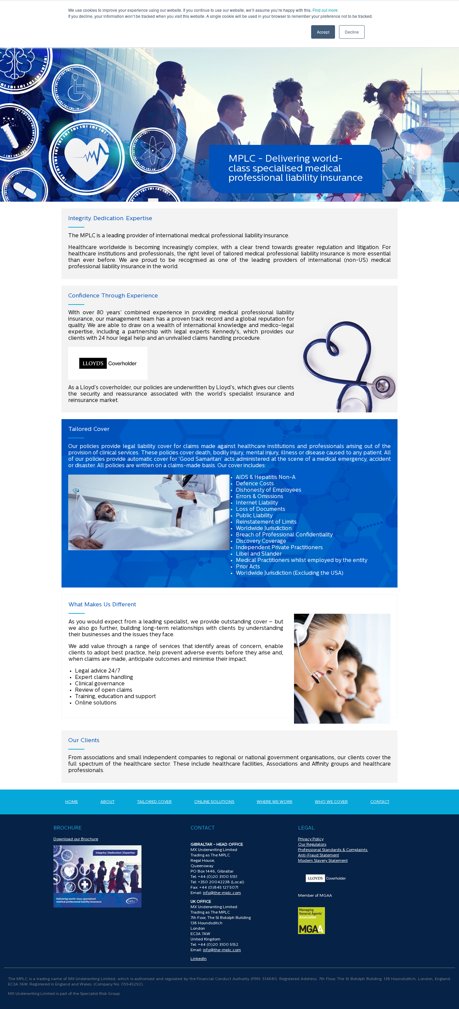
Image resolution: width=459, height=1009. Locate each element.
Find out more (325, 10)
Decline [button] (352, 32)
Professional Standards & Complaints (333, 850)
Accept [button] (323, 32)
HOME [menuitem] (71, 802)
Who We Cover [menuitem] (331, 802)
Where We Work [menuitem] (274, 802)
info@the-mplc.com (222, 893)
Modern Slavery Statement (323, 861)
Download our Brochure (75, 839)
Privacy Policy (311, 839)
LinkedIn (199, 959)
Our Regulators (312, 845)
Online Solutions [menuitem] (214, 802)
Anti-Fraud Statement (318, 855)
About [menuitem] (107, 802)
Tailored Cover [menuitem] (154, 802)
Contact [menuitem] (379, 802)
